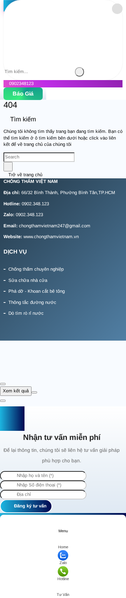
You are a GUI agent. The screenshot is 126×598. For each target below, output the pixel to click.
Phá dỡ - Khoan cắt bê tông (36, 291)
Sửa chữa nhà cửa (27, 280)
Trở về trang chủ (24, 174)
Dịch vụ (15, 252)
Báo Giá (23, 94)
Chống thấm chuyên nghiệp (36, 269)
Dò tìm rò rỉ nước (26, 313)
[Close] (3, 384)
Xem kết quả (16, 390)
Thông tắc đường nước (32, 302)
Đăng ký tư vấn (30, 505)
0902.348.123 (35, 203)
